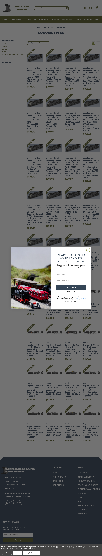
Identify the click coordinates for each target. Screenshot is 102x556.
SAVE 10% (71, 287)
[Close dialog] (88, 250)
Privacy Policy (30, 548)
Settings (7, 553)
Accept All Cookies (31, 553)
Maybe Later (71, 292)
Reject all (17, 553)
